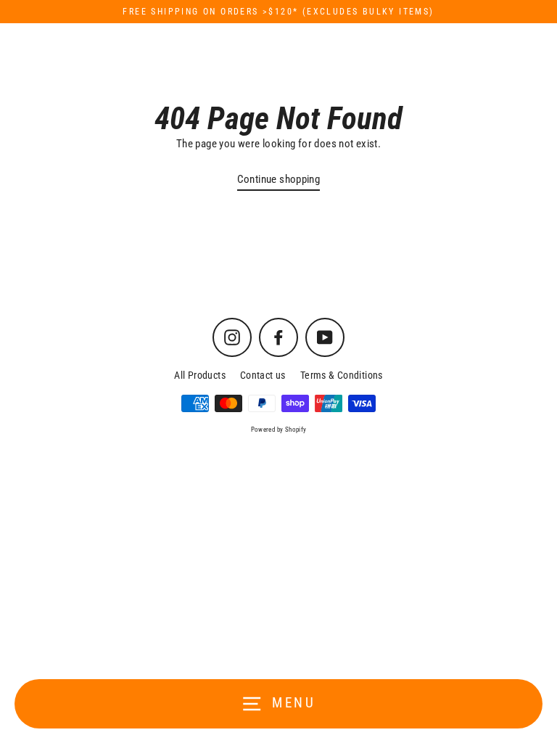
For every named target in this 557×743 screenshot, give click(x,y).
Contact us (263, 375)
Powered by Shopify (279, 429)
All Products (200, 375)
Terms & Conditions (341, 375)
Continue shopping (279, 179)
